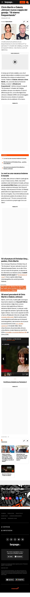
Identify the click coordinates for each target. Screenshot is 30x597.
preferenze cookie (12, 518)
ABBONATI (22, 2)
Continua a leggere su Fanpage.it (15, 382)
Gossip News (4, 436)
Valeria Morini (8, 21)
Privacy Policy (19, 513)
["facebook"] (17, 498)
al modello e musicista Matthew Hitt (15, 332)
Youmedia (3, 513)
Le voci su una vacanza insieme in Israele (15, 158)
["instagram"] (6, 498)
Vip (8, 436)
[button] (27, 21)
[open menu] (2, 2)
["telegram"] (20, 498)
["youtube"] (10, 498)
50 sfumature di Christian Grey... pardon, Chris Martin (15, 162)
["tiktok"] (3, 498)
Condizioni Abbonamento (16, 515)
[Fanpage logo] (9, 2)
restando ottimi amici (7, 317)
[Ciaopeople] (15, 588)
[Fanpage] (15, 544)
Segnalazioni (11, 513)
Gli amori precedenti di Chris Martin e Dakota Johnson (14, 167)
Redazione (3, 518)
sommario (4, 155)
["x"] (13, 498)
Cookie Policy (4, 515)
